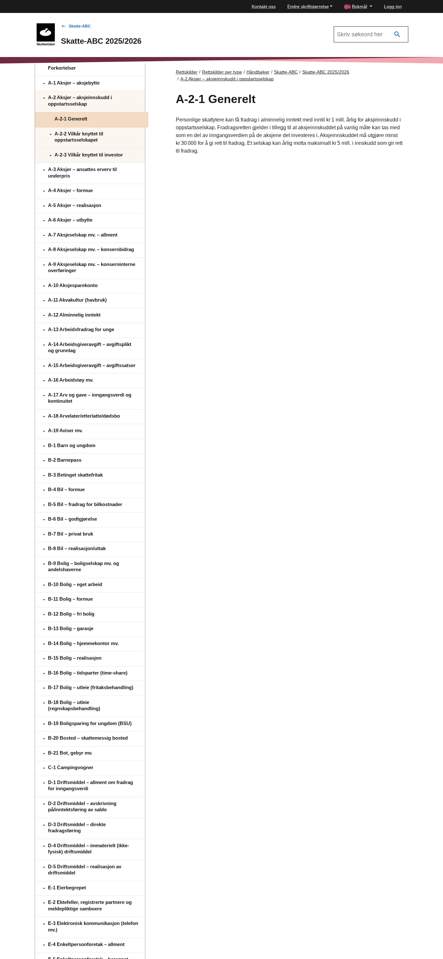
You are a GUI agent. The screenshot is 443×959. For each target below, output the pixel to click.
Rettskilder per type (222, 72)
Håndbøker (257, 72)
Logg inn (393, 6)
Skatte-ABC (80, 26)
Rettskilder (187, 72)
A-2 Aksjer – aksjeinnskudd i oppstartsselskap (227, 78)
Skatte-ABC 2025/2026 (325, 72)
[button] (358, 6)
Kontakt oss (264, 6)
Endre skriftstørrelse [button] (308, 6)
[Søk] (397, 34)
